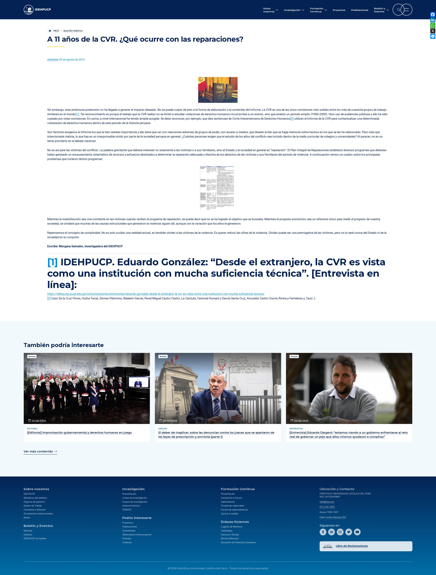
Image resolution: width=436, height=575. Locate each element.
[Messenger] (433, 36)
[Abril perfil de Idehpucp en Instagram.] (340, 532)
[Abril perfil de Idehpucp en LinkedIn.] (331, 532)
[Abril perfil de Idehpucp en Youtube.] (357, 532)
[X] (433, 31)
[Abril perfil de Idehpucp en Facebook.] (323, 532)
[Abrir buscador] (398, 10)
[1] (77, 114)
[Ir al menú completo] (406, 10)
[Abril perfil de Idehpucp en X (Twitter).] (348, 532)
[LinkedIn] (433, 20)
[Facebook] (433, 14)
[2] (292, 118)
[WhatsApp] (433, 25)
